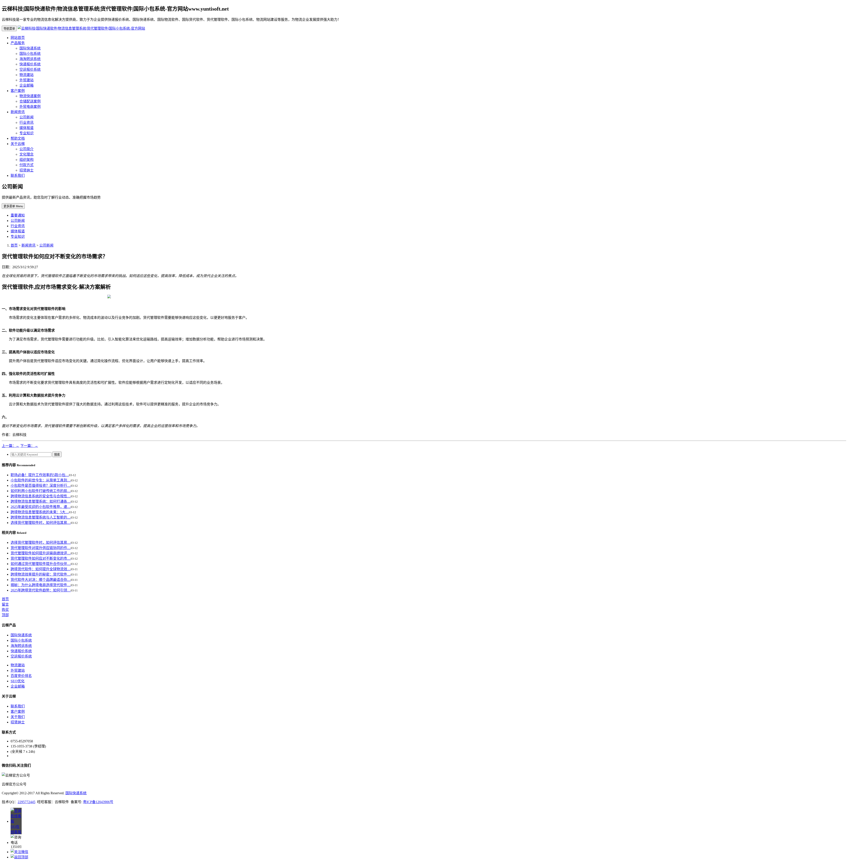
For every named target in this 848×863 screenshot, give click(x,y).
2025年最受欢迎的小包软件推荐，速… (41, 507)
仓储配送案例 (30, 101)
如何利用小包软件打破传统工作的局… (41, 491)
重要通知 (18, 215)
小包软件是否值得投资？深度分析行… (41, 485)
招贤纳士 (26, 170)
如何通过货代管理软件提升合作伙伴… (41, 564)
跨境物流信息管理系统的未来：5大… (40, 512)
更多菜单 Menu (13, 206)
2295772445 (26, 802)
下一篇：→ (29, 446)
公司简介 (26, 149)
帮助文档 (18, 138)
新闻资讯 (18, 112)
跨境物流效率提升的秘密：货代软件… (41, 574)
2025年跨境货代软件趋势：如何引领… (41, 590)
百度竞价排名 (21, 676)
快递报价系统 (30, 64)
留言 (5, 604)
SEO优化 (18, 681)
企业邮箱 (26, 85)
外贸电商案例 (30, 106)
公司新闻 (26, 117)
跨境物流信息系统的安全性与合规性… (41, 496)
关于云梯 (18, 144)
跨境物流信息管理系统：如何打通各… (41, 501)
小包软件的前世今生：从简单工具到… (41, 480)
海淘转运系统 (30, 59)
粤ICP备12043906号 (98, 802)
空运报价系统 (30, 69)
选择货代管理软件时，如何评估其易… (41, 523)
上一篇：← (10, 446)
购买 (5, 610)
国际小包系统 (30, 53)
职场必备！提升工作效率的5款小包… (40, 475)
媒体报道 (26, 128)
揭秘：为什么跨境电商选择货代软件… (41, 585)
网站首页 (18, 38)
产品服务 (18, 43)
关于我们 (18, 717)
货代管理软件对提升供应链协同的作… (41, 548)
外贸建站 (26, 80)
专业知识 (26, 133)
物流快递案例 (30, 96)
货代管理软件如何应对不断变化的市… (41, 558)
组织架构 (26, 160)
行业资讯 (26, 122)
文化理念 (26, 154)
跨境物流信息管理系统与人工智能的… (41, 517)
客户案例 (18, 91)
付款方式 (26, 165)
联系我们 (18, 175)
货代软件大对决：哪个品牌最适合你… (41, 580)
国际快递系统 (30, 48)
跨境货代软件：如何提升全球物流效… (41, 569)
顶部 (5, 615)
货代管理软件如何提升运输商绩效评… (41, 553)
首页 (14, 245)
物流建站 (26, 75)
